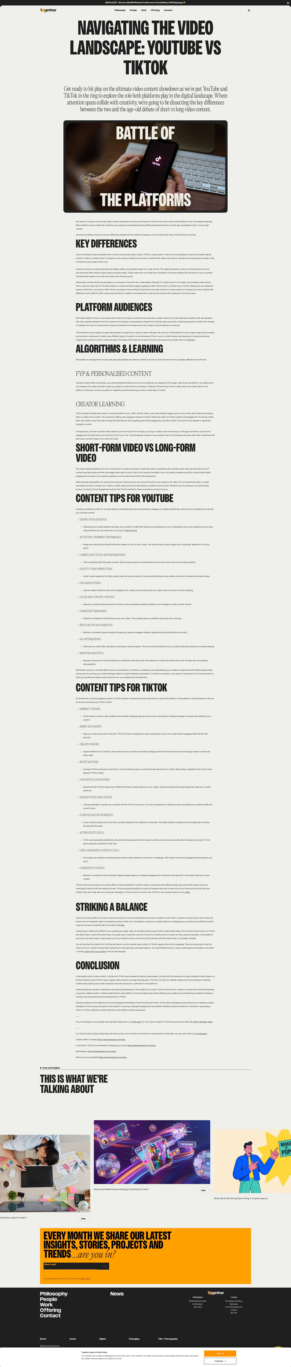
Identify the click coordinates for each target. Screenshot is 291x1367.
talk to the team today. (203, 1022)
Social (73, 1339)
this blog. (191, 340)
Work (46, 1305)
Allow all (220, 1353)
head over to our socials (95, 952)
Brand (43, 1339)
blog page (137, 1022)
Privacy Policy (85, 1279)
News (117, 1294)
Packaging (134, 1339)
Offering (50, 1310)
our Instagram (201, 1034)
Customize (219, 1361)
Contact (50, 1316)
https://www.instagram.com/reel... (111, 1040)
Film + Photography (168, 1339)
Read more (178, 2)
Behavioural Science (49, 1346)
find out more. (131, 530)
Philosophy (54, 1294)
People (48, 1299)
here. (122, 925)
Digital (102, 1339)
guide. (187, 892)
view (83, 1218)
